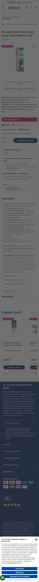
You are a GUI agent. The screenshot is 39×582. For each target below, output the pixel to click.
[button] (2, 577)
